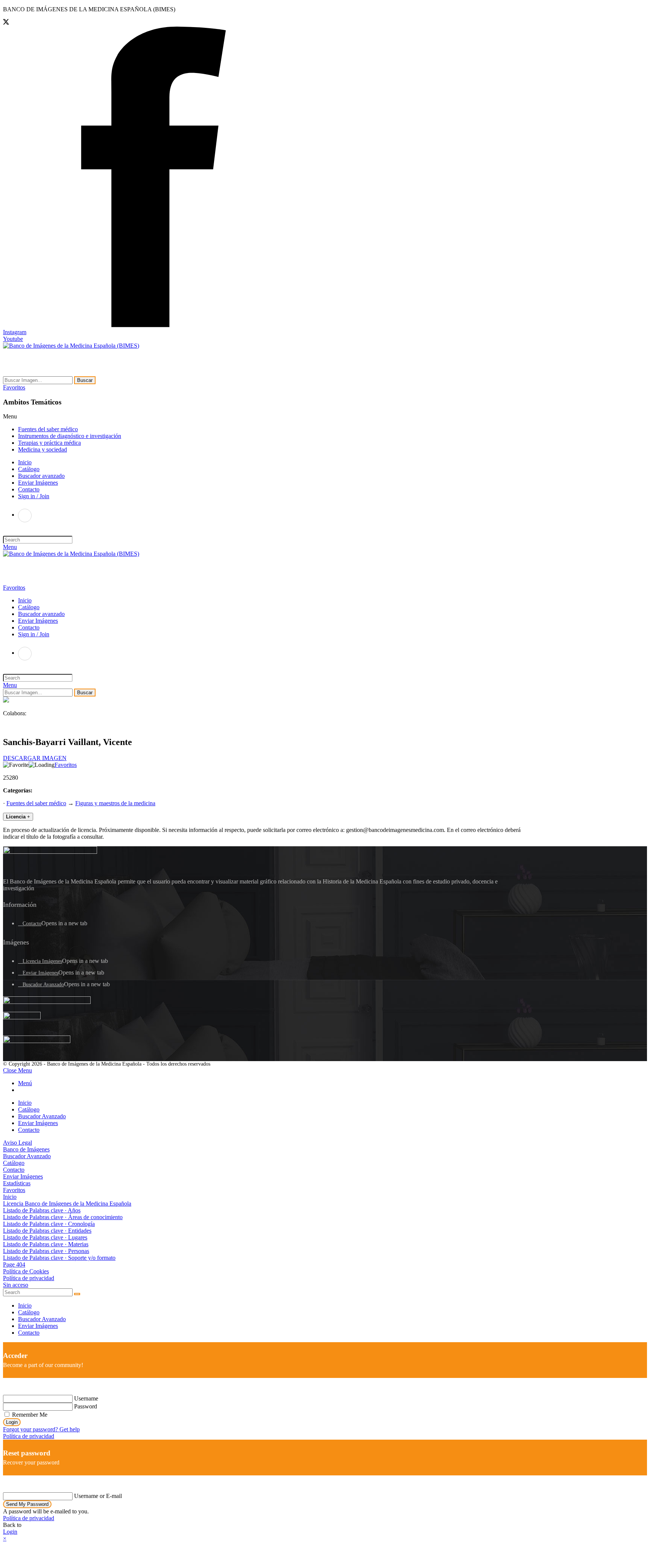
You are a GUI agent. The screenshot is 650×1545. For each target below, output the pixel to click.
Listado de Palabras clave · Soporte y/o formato (59, 1258)
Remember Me (29, 1414)
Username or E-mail (98, 1496)
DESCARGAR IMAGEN (35, 758)
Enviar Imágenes (40, 973)
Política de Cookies (26, 1271)
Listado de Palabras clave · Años (41, 1210)
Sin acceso (15, 1285)
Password (85, 1406)
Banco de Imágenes (26, 1149)
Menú (25, 1083)
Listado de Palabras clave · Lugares (45, 1237)
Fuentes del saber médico (48, 429)
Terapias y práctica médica (49, 442)
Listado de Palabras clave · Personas (46, 1251)
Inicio (25, 1102)
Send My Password (27, 1504)
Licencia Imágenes (42, 961)
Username (86, 1398)
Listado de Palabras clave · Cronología (49, 1224)
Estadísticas (16, 1183)
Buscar (85, 380)
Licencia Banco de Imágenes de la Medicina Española (67, 1203)
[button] (14, 387)
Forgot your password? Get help (41, 1429)
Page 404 (14, 1264)
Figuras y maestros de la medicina (115, 803)
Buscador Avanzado (43, 984)
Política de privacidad (28, 1278)
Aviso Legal (17, 1142)
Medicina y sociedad (42, 449)
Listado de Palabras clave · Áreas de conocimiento (63, 1217)
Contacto (32, 923)
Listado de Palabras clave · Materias (45, 1244)
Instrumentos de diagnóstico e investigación (69, 436)
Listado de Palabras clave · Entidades (47, 1230)
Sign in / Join (33, 496)
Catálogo (28, 1109)
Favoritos (66, 765)
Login (12, 1422)
